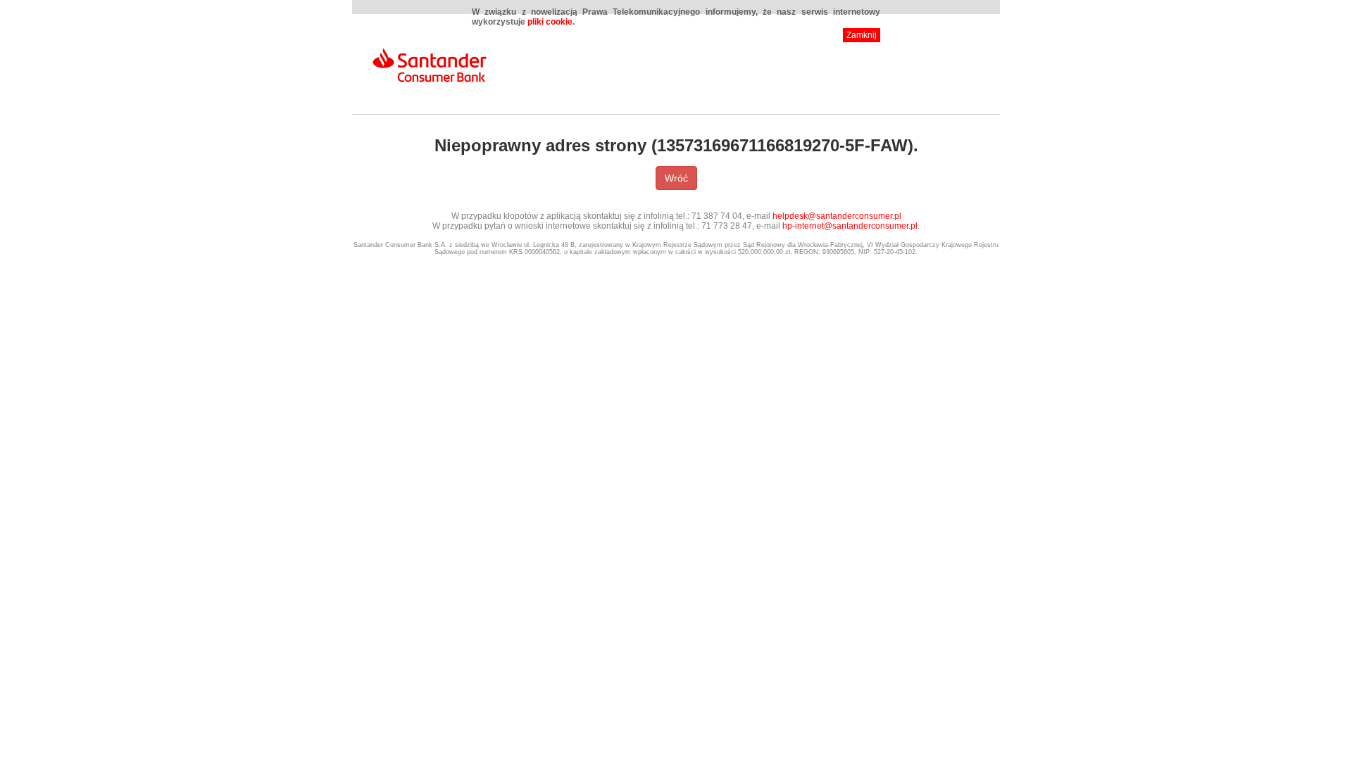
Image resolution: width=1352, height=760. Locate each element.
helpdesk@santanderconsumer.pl (836, 216)
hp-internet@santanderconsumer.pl (850, 226)
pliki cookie (549, 22)
